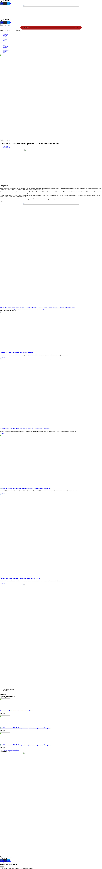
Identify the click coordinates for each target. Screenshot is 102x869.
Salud (4, 40)
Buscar (1, 30)
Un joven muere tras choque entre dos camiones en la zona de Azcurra (20, 578)
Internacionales (6, 38)
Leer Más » (2, 357)
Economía (5, 39)
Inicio (4, 33)
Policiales (5, 36)
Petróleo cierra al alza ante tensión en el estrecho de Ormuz (16, 352)
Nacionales (5, 34)
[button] (51, 42)
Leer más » (2, 714)
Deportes (5, 35)
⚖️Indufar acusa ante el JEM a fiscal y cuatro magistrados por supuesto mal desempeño (25, 428)
